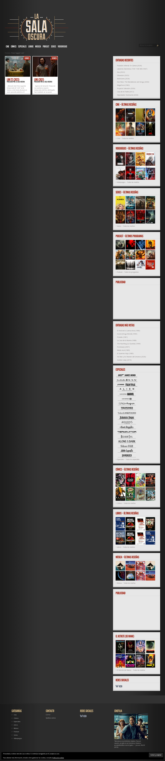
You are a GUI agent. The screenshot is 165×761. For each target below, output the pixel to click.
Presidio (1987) (122, 337)
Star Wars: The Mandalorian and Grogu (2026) (133, 82)
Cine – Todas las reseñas (125, 138)
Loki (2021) (39, 80)
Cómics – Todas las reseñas (126, 503)
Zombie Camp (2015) (124, 360)
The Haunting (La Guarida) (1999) (129, 344)
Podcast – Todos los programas (128, 272)
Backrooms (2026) (123, 79)
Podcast (46, 46)
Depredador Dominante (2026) (127, 95)
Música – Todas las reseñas (126, 583)
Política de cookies (58, 758)
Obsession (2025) (123, 75)
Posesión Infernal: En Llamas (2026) (129, 66)
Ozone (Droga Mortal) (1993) (127, 334)
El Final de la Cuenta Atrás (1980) (128, 331)
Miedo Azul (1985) (123, 350)
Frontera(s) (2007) (123, 347)
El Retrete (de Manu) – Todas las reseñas (131, 670)
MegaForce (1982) (123, 85)
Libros (30, 46)
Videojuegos (62, 46)
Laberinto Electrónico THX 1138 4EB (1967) (132, 69)
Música (38, 46)
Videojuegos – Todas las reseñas (128, 182)
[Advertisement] (138, 301)
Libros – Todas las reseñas (126, 547)
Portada (7, 53)
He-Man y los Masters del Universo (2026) (131, 357)
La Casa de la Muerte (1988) (126, 340)
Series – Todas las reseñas (126, 226)
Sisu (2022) (121, 72)
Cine (7, 46)
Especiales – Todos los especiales (128, 459)
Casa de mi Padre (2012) (125, 92)
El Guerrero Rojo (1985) (125, 353)
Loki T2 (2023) (13, 80)
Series (53, 46)
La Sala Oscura (20, 82)
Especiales (22, 46)
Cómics (13, 46)
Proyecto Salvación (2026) (126, 88)
